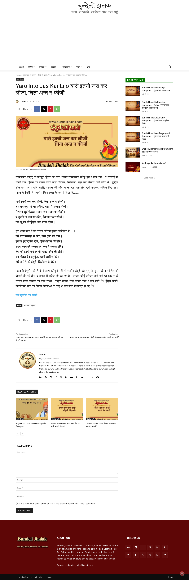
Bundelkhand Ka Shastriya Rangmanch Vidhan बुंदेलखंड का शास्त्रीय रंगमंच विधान (155, 105)
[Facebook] (37, 109)
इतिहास (53, 67)
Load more (148, 178)
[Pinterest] (50, 109)
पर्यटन (78, 67)
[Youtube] (97, 377)
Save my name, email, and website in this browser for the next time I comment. (57, 503)
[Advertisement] (94, 41)
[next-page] (22, 433)
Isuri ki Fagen (29, 306)
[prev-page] (17, 433)
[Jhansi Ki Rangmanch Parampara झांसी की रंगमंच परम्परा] (133, 153)
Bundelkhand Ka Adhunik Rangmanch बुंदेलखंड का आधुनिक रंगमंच (155, 121)
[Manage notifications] (182, 573)
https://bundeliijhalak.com (49, 359)
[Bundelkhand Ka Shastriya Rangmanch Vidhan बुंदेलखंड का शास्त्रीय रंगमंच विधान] (133, 106)
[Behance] (40, 377)
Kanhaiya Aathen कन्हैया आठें (154, 163)
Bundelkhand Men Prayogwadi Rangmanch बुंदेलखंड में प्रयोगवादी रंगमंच (156, 136)
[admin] (17, 101)
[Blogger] (45, 377)
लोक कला (66, 67)
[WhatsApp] (57, 109)
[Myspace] (71, 377)
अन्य (88, 67)
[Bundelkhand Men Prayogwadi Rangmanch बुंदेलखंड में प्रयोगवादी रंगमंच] (133, 137)
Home (21, 67)
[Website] (150, 555)
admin (25, 101)
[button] (169, 67)
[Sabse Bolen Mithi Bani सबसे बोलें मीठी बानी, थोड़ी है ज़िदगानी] (67, 409)
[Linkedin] (66, 377)
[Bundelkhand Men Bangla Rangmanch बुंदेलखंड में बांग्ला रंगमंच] (133, 91)
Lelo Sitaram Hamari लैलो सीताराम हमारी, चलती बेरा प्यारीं (94, 337)
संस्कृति (41, 67)
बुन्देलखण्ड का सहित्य (29, 75)
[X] (44, 109)
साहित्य (30, 67)
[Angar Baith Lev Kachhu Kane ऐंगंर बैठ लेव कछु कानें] (32, 409)
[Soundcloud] (82, 377)
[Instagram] (61, 377)
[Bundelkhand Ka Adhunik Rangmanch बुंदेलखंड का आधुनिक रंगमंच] (133, 121)
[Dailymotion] (51, 377)
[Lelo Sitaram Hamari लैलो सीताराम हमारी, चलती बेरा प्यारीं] (102, 409)
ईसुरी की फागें (42, 75)
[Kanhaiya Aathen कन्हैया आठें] (133, 167)
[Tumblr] (87, 377)
